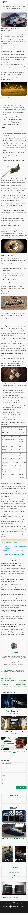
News (14, 875)
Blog (14, 870)
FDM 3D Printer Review (10, 673)
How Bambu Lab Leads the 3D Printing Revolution (14, 823)
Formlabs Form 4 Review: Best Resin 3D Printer (14, 752)
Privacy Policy (16, 906)
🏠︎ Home (13, 902)
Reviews (14, 877)
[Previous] (2, 854)
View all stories (23, 844)
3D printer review (7, 30)
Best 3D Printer (7, 670)
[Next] (25, 854)
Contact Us (22, 906)
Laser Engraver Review (14, 872)
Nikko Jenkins (6, 28)
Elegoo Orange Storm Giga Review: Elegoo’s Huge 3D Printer (14, 710)
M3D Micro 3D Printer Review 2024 (14, 731)
